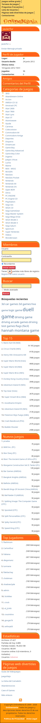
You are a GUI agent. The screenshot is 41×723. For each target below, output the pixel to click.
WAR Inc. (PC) (9, 447)
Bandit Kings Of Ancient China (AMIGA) (20, 489)
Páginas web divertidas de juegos (17, 12)
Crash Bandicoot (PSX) (14, 421)
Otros (7, 192)
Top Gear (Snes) (10, 391)
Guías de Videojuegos (10, 671)
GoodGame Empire (12, 403)
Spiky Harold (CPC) (12, 522)
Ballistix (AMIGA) (10, 483)
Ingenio (8, 156)
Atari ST (8, 117)
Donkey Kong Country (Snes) (16, 379)
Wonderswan (11, 238)
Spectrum (9, 229)
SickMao (8, 596)
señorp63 (8, 626)
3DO (7, 93)
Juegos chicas (11, 159)
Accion (8, 99)
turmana (7, 566)
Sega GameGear (12, 210)
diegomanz (8, 560)
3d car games (9, 304)
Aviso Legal (31, 718)
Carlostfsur (8, 548)
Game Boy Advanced (14, 150)
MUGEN (8, 171)
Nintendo (9, 180)
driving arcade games (14, 322)
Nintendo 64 (10, 183)
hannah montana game (20, 330)
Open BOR (10, 189)
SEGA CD (9, 207)
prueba (6, 441)
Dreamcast (10, 144)
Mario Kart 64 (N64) (11, 343)
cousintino (9, 614)
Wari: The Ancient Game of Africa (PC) (20, 459)
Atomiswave (10, 120)
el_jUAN (7, 608)
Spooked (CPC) (10, 510)
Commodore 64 (12, 132)
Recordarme (9, 263)
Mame (8, 165)
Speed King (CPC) (12, 528)
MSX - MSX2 (10, 168)
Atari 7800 (9, 111)
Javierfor (5, 44)
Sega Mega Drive (12, 216)
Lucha (8, 162)
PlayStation (10, 201)
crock (6, 602)
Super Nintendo (12, 232)
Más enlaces (6, 695)
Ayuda (8, 123)
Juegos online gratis (11, 1)
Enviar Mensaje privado (11, 48)
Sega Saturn (10, 226)
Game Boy (10, 147)
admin (6, 590)
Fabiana (6, 554)
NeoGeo (9, 174)
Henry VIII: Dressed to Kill (14, 355)
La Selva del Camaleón (11, 681)
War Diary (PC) (9, 453)
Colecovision (11, 129)
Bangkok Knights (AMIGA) (14, 477)
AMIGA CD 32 (11, 102)
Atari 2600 (9, 108)
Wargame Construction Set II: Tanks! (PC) (21, 465)
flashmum (7, 542)
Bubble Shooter (11, 427)
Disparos (9, 141)
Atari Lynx (9, 114)
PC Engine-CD (11, 198)
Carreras (9, 126)
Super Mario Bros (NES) (13, 373)
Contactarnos (8, 15)
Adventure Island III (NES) (15, 409)
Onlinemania (12, 707)
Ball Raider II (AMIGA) (14, 495)
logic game (15, 310)
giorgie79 (8, 620)
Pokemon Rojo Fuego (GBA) (16, 415)
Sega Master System (14, 213)
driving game (23, 317)
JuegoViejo (6, 676)
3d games (25, 304)
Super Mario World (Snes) (14, 361)
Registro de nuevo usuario (13, 274)
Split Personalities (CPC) (14, 516)
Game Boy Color (12, 153)
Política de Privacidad (14, 718)
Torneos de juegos (10, 4)
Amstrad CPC (11, 105)
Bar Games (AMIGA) (12, 471)
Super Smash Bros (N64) (15, 397)
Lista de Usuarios (10, 10)
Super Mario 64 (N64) (12, 367)
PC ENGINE (10, 195)
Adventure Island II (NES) (14, 385)
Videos (8, 235)
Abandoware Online (14, 96)
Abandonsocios (8, 685)
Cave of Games (8, 690)
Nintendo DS (11, 186)
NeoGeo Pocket (12, 177)
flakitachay (8, 572)
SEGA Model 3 (11, 223)
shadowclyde (9, 584)
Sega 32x (9, 204)
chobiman (7, 578)
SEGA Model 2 (11, 220)
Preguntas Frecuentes (12, 7)
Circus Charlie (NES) (12, 349)
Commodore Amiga (14, 135)
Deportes (9, 138)
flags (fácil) (22, 326)
